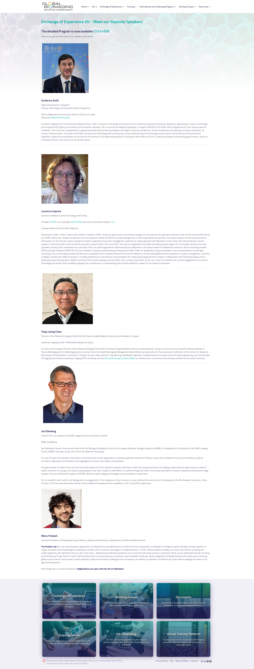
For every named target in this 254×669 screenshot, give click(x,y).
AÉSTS (53, 221)
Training (130, 6)
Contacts (194, 660)
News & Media (181, 660)
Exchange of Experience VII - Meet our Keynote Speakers (91, 21)
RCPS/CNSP (76, 221)
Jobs (172, 660)
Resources (203, 6)
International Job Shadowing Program (156, 6)
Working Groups (186, 6)
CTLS (112, 221)
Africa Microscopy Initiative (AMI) (119, 358)
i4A (93, 6)
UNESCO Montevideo (60, 117)
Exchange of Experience (111, 6)
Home (84, 6)
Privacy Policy (162, 660)
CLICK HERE (102, 31)
